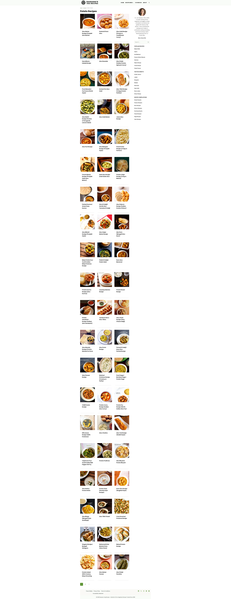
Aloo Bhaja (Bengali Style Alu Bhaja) (86, 518)
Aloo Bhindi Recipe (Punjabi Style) (87, 234)
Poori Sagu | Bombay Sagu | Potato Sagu (121, 377)
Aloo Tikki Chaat (104, 516)
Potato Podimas (104, 461)
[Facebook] (138, 591)
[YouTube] (149, 591)
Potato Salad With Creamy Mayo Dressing (87, 574)
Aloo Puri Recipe (87, 147)
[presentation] (87, 21)
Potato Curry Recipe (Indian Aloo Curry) (104, 407)
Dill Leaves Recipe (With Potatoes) (86, 435)
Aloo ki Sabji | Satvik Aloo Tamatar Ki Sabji (104, 206)
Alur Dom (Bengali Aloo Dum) (120, 234)
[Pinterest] (146, 591)
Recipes (84, 7)
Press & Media (89, 591)
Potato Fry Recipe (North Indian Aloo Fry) (121, 407)
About (145, 2)
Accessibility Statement (98, 593)
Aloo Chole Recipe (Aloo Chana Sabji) (120, 319)
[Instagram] (144, 591)
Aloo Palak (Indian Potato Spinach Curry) (121, 63)
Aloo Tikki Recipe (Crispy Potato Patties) (121, 91)
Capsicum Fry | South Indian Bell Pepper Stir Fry (87, 462)
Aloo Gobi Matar (104, 117)
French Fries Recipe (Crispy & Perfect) (121, 148)
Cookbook (138, 2)
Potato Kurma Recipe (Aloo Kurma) (86, 291)
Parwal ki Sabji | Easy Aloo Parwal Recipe (121, 349)
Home (122, 2)
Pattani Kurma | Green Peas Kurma (87, 206)
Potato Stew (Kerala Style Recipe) (103, 490)
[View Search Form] (149, 3)
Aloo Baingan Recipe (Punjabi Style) (104, 148)
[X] (141, 591)
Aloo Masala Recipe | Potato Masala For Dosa (87, 349)
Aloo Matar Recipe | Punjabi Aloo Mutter (87, 33)
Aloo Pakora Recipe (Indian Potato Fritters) (121, 206)
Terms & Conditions (105, 591)
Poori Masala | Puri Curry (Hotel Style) (87, 91)
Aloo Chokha (103, 433)
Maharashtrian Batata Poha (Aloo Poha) (104, 546)
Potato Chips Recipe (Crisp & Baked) (121, 176)
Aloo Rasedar (103, 61)
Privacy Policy (97, 591)
